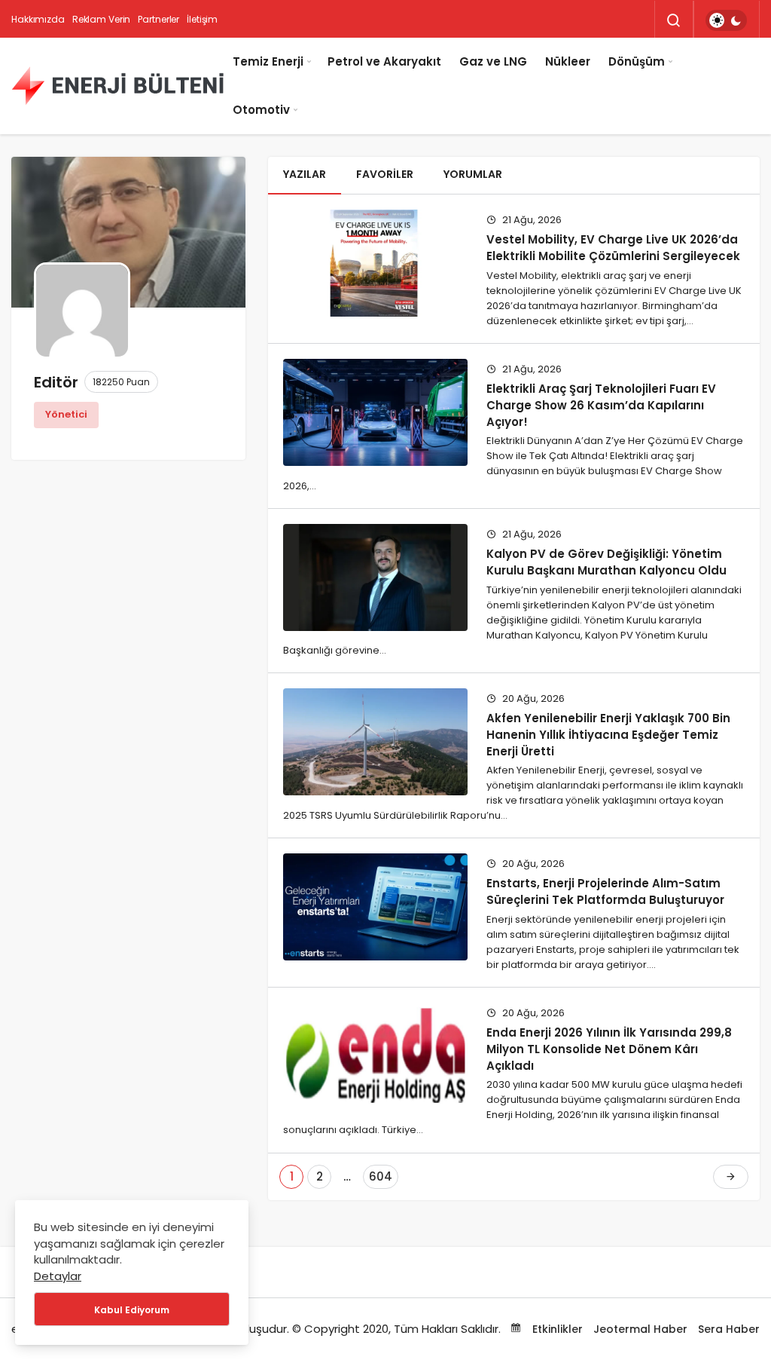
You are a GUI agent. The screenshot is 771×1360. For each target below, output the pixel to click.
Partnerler (158, 19)
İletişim (202, 19)
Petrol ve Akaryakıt (384, 61)
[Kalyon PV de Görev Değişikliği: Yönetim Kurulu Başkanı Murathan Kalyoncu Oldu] (375, 577)
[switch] (726, 20)
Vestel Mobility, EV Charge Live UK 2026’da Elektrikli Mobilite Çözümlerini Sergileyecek (613, 247)
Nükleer (567, 61)
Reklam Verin (101, 19)
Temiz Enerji (268, 61)
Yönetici (66, 414)
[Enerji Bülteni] (117, 86)
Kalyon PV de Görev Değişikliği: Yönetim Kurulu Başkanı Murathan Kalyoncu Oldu (606, 562)
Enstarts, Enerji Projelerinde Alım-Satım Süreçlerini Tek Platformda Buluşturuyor (605, 891)
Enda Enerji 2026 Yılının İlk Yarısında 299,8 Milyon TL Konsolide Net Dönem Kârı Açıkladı (609, 1048)
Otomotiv (261, 110)
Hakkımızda (38, 19)
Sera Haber (729, 1329)
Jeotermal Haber (640, 1329)
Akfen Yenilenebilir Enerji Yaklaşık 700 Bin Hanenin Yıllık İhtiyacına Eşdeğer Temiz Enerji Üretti (608, 733)
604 (380, 1176)
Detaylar (57, 1276)
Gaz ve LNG (493, 61)
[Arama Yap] (674, 20)
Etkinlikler (556, 1329)
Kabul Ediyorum (131, 1309)
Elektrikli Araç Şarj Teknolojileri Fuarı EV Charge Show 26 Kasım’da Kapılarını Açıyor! (601, 405)
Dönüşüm (636, 61)
